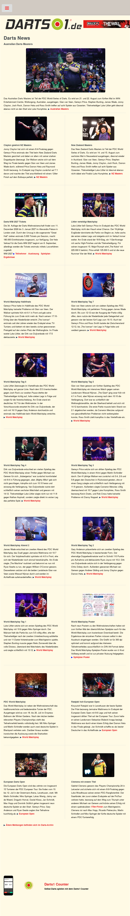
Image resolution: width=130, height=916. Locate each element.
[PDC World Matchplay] (98, 205)
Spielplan (45, 253)
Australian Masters (59, 108)
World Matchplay (103, 253)
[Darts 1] (43, 31)
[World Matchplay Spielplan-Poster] (98, 605)
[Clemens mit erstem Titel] (98, 765)
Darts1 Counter (56, 884)
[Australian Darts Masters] (65, 70)
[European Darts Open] (98, 685)
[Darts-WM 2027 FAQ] (31, 205)
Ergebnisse (9, 257)
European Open (109, 730)
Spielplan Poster (81, 657)
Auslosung (33, 253)
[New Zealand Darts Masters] (31, 128)
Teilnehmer (20, 253)
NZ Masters (41, 176)
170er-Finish (97, 806)
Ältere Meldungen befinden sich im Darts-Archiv (29, 824)
